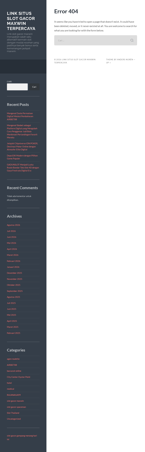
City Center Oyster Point (18, 377)
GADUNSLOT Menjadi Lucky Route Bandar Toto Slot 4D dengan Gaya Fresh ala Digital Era (23, 167)
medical (10, 389)
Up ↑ (108, 63)
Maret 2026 (12, 255)
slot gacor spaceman (16, 407)
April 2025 (12, 321)
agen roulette (13, 359)
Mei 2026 (11, 243)
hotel (9, 383)
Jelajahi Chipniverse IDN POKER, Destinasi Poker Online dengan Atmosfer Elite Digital (22, 146)
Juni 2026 (11, 237)
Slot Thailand (13, 413)
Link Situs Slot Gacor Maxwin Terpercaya (21, 21)
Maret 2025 (12, 327)
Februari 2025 (13, 333)
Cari (9, 81)
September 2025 (15, 291)
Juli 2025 (11, 303)
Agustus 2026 (13, 225)
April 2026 (12, 249)
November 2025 (14, 279)
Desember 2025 (14, 273)
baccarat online (14, 371)
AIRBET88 (12, 365)
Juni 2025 (11, 309)
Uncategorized (14, 419)
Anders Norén (125, 59)
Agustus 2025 (13, 297)
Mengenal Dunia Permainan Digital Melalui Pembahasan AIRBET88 (20, 116)
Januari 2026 (13, 267)
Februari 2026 (13, 261)
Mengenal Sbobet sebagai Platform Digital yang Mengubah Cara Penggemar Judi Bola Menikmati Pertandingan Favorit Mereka (22, 131)
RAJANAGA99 (14, 395)
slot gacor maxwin (15, 401)
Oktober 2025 (13, 285)
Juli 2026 (11, 231)
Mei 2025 (11, 315)
